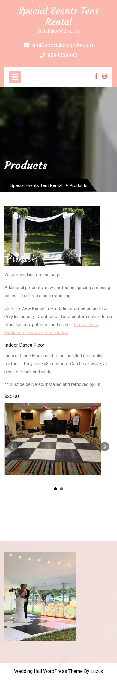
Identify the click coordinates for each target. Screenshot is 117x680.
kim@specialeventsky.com (62, 45)
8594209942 (62, 55)
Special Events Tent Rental (58, 16)
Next (105, 447)
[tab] (15, 77)
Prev (12, 447)
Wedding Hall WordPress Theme (48, 671)
